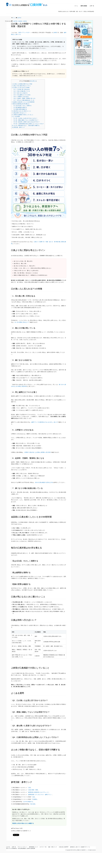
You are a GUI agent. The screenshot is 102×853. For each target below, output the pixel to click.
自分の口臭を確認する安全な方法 (44, 482)
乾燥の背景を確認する (20, 109)
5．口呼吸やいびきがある (21, 96)
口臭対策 (25, 21)
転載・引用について (52, 847)
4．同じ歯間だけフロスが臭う (22, 94)
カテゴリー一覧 (43, 847)
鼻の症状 (32, 804)
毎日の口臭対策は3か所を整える (20, 103)
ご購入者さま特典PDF (63, 847)
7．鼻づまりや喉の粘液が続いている (24, 100)
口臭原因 (20, 21)
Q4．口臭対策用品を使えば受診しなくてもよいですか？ (29, 123)
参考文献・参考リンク (18, 127)
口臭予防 (15, 21)
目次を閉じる (33, 81)
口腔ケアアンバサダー (24, 32)
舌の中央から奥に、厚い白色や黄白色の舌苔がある (26, 221)
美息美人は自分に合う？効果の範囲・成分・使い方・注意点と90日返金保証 (76, 11)
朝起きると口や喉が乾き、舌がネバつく (23, 223)
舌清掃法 (34, 799)
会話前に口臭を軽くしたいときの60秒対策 (23, 102)
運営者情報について (33, 847)
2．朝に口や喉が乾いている (22, 91)
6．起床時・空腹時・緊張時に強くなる (24, 98)
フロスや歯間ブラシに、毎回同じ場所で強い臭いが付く (27, 229)
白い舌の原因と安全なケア (22, 322)
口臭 (29, 787)
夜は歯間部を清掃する (20, 107)
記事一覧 (92, 5)
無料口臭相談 (84, 5)
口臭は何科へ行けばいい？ (19, 112)
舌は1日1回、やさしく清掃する (22, 105)
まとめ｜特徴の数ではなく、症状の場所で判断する (25, 125)
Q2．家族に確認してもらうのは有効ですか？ (26, 120)
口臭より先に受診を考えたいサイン (21, 85)
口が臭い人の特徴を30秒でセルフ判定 (22, 84)
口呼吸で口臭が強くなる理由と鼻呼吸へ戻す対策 (37, 452)
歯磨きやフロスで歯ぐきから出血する (22, 226)
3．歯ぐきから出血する (20, 93)
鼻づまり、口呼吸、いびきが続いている (23, 232)
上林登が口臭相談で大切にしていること (22, 114)
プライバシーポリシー (22, 847)
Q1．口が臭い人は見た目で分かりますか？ (25, 118)
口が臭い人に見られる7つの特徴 (20, 87)
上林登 (55, 32)
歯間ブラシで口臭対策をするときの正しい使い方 (44, 422)
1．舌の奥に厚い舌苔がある (22, 89)
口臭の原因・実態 (33, 790)
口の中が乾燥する (28, 801)
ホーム (76, 5)
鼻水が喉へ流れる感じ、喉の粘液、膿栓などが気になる (27, 237)
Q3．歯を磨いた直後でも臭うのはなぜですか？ (27, 121)
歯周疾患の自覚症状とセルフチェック (38, 792)
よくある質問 (16, 116)
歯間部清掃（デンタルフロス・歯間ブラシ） (40, 794)
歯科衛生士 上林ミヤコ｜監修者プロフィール (80, 847)
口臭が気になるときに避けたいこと (21, 111)
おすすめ (8, 847)
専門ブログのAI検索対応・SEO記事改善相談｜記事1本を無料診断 (20, 848)
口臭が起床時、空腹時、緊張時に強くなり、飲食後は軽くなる (29, 234)
